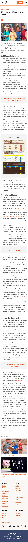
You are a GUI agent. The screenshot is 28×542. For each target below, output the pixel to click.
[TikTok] (25, 526)
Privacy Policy (8, 538)
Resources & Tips (19, 497)
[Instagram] (10, 526)
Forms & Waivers (6, 491)
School (7, 9)
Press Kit (18, 492)
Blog (17, 499)
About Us (18, 488)
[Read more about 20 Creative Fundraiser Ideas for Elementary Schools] (14, 465)
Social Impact (19, 490)
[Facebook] (3, 526)
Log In (25, 2)
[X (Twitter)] (6, 526)
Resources (3, 9)
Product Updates (6, 522)
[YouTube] (14, 526)
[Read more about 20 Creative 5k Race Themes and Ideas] (14, 446)
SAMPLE (19, 100)
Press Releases (19, 495)
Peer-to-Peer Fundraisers (5, 501)
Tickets (4, 493)
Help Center (5, 513)
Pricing (17, 485)
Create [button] (20, 2)
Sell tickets (20, 296)
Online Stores (5, 503)
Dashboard (18, 513)
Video (17, 504)
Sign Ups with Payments (5, 488)
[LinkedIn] (21, 526)
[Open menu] (2, 2)
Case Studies (18, 501)
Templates (18, 515)
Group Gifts (5, 505)
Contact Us (4, 517)
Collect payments (17, 380)
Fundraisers (5, 495)
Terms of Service (16, 538)
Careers (4, 520)
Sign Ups (4, 485)
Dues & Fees (5, 498)
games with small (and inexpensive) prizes (13, 216)
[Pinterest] (18, 526)
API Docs (4, 515)
